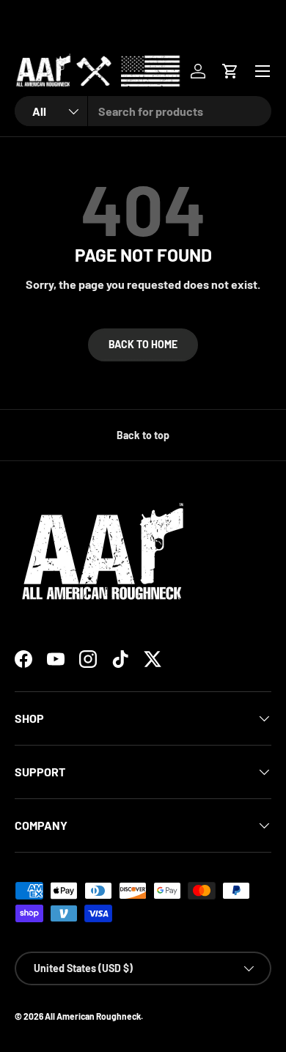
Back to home (143, 344)
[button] (230, 71)
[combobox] (143, 111)
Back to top (143, 435)
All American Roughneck (93, 1016)
